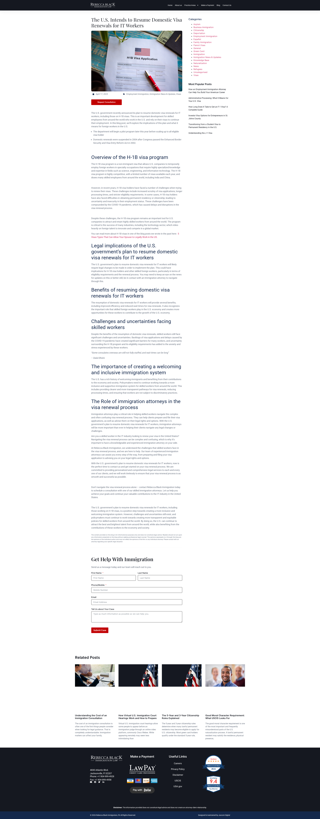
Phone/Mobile (97, 585)
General (197, 48)
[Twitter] (99, 782)
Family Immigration (203, 42)
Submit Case (99, 630)
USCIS (178, 780)
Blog (218, 5)
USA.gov (178, 786)
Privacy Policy (178, 769)
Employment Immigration (137, 94)
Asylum (197, 24)
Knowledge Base (201, 60)
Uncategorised (200, 72)
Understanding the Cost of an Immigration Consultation (91, 716)
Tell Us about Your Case (102, 609)
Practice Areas (190, 5)
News (196, 66)
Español (197, 39)
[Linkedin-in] (103, 782)
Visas (178, 94)
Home (170, 5)
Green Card (199, 51)
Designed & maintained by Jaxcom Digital (214, 815)
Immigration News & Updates (162, 94)
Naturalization (200, 63)
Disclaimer (178, 775)
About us (178, 5)
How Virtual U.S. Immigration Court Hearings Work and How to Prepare (137, 716)
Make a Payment (207, 5)
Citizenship (199, 30)
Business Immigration (204, 27)
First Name (96, 573)
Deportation (199, 33)
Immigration (199, 54)
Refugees (198, 69)
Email (93, 597)
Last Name (143, 573)
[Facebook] (95, 782)
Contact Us (227, 5)
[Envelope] (91, 782)
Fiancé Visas (199, 45)
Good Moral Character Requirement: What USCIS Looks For (225, 716)
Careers (178, 763)
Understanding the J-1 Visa (200, 133)
